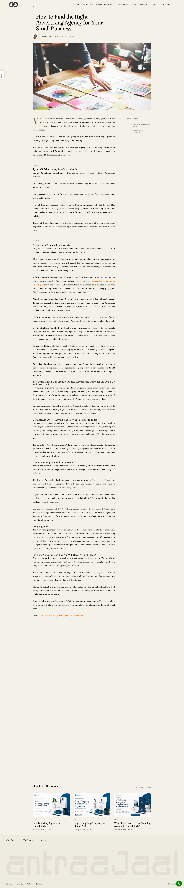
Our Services (73, 750)
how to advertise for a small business (72, 631)
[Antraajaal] (13, 4)
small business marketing (71, 646)
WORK (134, 5)
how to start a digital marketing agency (46, 646)
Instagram (9, 884)
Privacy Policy (173, 884)
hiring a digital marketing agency (64, 626)
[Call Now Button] (179, 883)
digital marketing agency (42, 626)
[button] (2, 75)
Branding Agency (84, 5)
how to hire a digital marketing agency (76, 636)
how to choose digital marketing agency (47, 636)
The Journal (28, 840)
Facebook (39, 884)
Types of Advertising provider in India (141, 125)
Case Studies (11, 840)
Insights (143, 5)
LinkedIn (20, 884)
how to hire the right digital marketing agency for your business (54, 641)
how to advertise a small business (45, 631)
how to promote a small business (88, 641)
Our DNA (166, 5)
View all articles (143, 787)
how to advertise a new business (89, 626)
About (43, 840)
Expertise (122, 5)
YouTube (29, 884)
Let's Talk (155, 5)
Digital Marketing (104, 5)
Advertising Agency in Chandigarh (139, 131)
